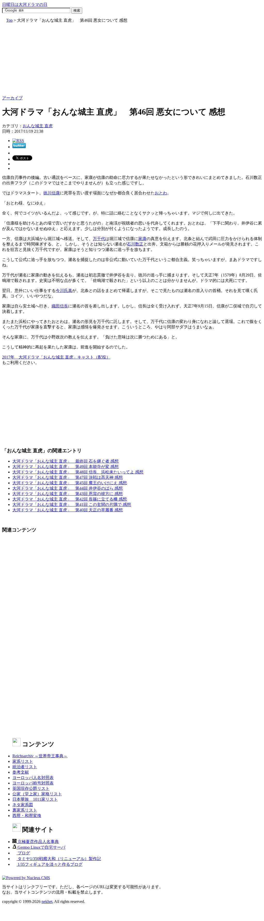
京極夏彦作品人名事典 (37, 841)
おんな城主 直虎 (38, 126)
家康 (142, 238)
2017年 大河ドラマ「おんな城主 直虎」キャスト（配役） (56, 357)
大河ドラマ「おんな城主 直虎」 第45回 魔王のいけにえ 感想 (69, 483)
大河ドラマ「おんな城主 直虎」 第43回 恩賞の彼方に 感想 (67, 493)
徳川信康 (51, 193)
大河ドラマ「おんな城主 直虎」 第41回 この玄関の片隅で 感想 (71, 504)
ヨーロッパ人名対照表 (33, 777)
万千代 (99, 238)
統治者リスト (24, 767)
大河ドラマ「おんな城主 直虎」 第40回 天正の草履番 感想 (67, 510)
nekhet (47, 901)
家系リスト (22, 761)
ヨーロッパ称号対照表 (33, 783)
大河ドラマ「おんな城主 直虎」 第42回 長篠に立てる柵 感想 (69, 499)
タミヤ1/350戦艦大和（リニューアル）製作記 (58, 858)
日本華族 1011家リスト (35, 799)
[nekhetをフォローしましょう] (19, 147)
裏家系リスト (24, 810)
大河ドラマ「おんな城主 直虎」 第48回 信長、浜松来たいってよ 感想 (77, 472)
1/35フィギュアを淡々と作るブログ (49, 864)
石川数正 (135, 244)
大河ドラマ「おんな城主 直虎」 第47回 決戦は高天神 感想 (67, 477)
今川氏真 (64, 290)
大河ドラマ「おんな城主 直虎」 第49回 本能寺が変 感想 (65, 466)
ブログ (23, 853)
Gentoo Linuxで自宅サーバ (40, 847)
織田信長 (60, 306)
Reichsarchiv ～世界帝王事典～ (40, 756)
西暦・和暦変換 (26, 815)
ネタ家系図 (22, 805)
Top (9, 20)
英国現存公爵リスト (31, 788)
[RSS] (18, 140)
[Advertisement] (132, 59)
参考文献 (20, 772)
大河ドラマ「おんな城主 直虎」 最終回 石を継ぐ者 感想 (65, 461)
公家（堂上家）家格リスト (37, 794)
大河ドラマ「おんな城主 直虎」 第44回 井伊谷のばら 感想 (67, 488)
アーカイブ (12, 98)
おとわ (161, 193)
